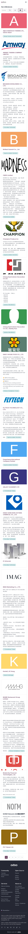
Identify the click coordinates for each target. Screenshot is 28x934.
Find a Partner (4, 899)
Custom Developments (6, 892)
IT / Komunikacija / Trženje (9, 490)
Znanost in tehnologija (8, 675)
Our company (18, 886)
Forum (2, 876)
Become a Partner (5, 900)
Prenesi (17, 873)
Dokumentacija (5, 874)
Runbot (17, 877)
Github (17, 875)
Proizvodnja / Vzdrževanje (9, 127)
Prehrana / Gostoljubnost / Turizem (11, 390)
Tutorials (3, 873)
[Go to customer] (14, 20)
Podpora (3, 888)
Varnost (17, 905)
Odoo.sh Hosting (5, 886)
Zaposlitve (17, 893)
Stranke (17, 900)
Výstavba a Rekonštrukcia (9, 304)
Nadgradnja (4, 890)
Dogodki (17, 895)
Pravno (17, 903)
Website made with (12, 932)
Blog (16, 899)
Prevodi (17, 879)
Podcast (17, 897)
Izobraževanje (4, 894)
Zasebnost (22, 903)
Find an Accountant (6, 896)
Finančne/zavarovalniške (9, 216)
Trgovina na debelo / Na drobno (10, 66)
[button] (26, 2)
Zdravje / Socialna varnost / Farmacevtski (12, 36)
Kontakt (17, 891)
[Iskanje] (10, 10)
